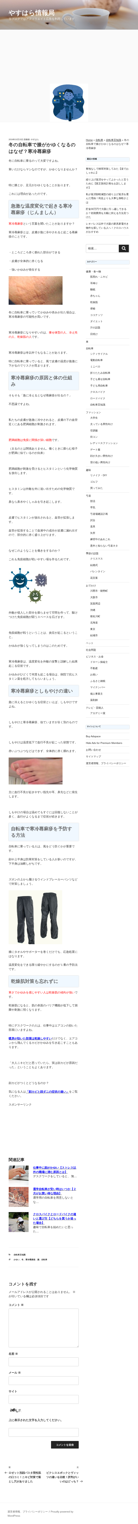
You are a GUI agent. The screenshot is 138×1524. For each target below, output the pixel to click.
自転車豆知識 (20, 1255)
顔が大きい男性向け (101, 455)
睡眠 (92, 289)
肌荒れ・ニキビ (99, 276)
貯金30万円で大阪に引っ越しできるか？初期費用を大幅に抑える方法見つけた (107, 213)
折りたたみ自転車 (100, 372)
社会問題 (91, 649)
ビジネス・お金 (95, 656)
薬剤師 (94, 700)
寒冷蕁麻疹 (30, 1259)
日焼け (94, 334)
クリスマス (96, 558)
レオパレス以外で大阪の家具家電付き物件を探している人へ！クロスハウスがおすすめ (107, 227)
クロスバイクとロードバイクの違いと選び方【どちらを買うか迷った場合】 (54, 1218)
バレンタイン (97, 571)
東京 (92, 629)
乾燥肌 (94, 302)
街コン (94, 436)
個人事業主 (96, 693)
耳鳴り (94, 283)
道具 (92, 526)
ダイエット (96, 321)
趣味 (88, 470)
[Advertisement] (69, 56)
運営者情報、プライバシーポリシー (106, 763)
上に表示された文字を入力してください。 (36, 1420)
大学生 (94, 417)
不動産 (94, 668)
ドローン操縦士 (99, 661)
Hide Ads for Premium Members (104, 743)
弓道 (88, 495)
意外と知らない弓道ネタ (104, 545)
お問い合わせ (93, 749)
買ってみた (96, 488)
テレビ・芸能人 (95, 707)
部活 (92, 501)
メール (15, 1372)
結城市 (94, 635)
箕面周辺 (95, 603)
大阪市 (94, 597)
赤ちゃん (95, 295)
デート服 (95, 449)
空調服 (94, 430)
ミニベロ (95, 366)
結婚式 (94, 565)
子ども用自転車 (99, 385)
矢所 (92, 532)
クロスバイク (97, 391)
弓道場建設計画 (99, 513)
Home (89, 140)
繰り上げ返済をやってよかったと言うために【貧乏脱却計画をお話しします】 (107, 183)
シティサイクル (99, 353)
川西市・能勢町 (99, 590)
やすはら (35, 139)
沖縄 (92, 610)
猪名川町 (95, 616)
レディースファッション (104, 443)
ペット (89, 643)
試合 (92, 520)
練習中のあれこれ (100, 539)
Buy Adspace (93, 736)
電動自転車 (96, 360)
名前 (13, 1353)
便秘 (92, 308)
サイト (13, 1391)
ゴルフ (94, 481)
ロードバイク (97, 398)
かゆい (17, 1259)
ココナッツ (96, 315)
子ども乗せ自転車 (100, 379)
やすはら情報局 (32, 12)
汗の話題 (95, 327)
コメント (16, 1304)
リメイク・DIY (98, 475)
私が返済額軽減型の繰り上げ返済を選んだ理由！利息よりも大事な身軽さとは (107, 198)
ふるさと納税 (97, 681)
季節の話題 (92, 553)
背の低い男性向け (100, 462)
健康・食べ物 (93, 271)
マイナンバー (97, 687)
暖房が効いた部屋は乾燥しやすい (30, 1038)
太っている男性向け (101, 424)
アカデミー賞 (97, 713)
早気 (92, 507)
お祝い (94, 674)
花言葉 (94, 577)
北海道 (94, 622)
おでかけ (91, 585)
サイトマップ (93, 756)
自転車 (44, 1259)
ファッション (93, 412)
